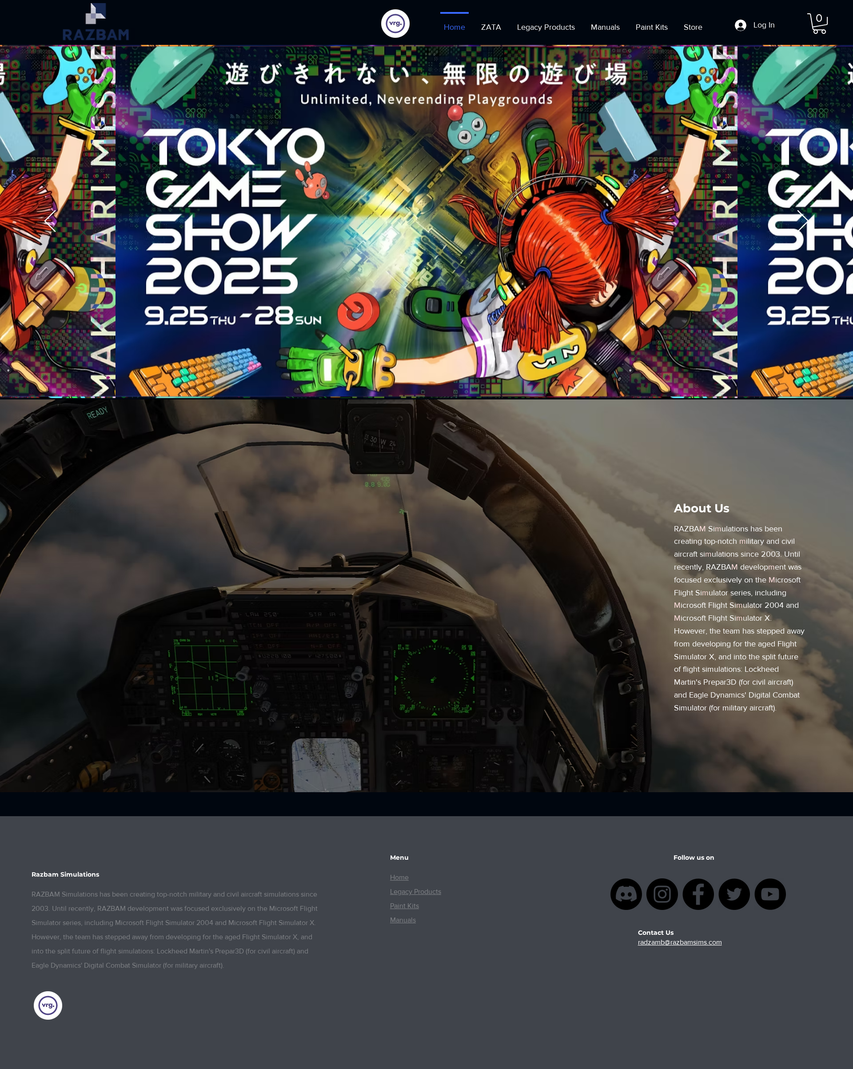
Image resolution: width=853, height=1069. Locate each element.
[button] (819, 23)
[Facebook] (698, 894)
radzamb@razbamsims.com (680, 942)
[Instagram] (662, 894)
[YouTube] (770, 894)
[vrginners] (395, 23)
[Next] (803, 221)
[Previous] (50, 221)
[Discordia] (626, 894)
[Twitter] (734, 894)
